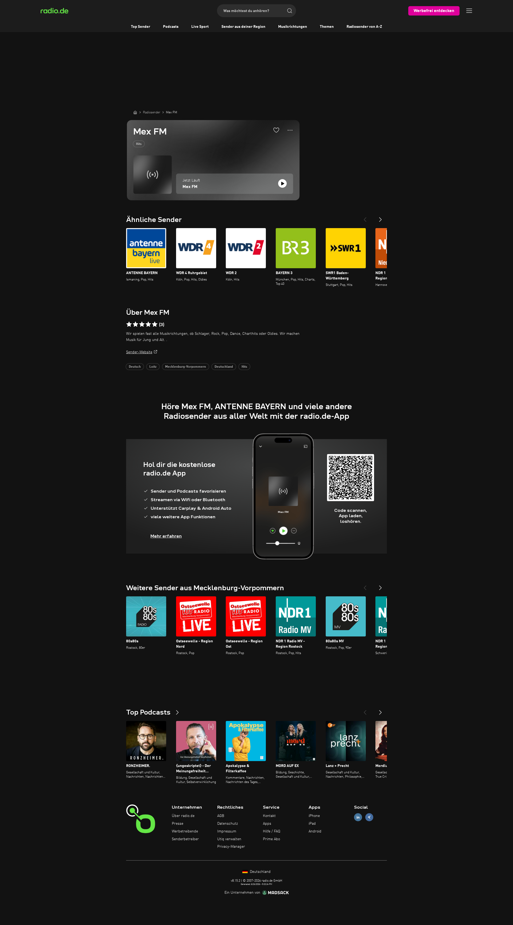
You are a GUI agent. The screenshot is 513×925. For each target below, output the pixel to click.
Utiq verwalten (229, 839)
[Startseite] (135, 112)
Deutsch (135, 367)
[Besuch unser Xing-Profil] (369, 817)
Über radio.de (183, 816)
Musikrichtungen (292, 27)
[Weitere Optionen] (290, 130)
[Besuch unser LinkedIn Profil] (358, 817)
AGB (220, 816)
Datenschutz (227, 824)
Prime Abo (271, 839)
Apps (267, 824)
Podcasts (170, 27)
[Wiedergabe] (282, 183)
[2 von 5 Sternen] (135, 324)
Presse (177, 824)
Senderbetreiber (185, 839)
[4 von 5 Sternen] (148, 324)
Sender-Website (139, 352)
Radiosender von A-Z (364, 27)
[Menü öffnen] (469, 10)
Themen (327, 27)
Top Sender (140, 27)
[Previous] (365, 217)
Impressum (226, 831)
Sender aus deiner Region (243, 27)
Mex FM (189, 187)
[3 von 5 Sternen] (142, 324)
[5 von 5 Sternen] (154, 324)
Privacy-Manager (231, 847)
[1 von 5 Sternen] (129, 324)
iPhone (314, 816)
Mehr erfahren (166, 536)
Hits (139, 144)
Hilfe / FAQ (271, 831)
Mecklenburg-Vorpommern (185, 367)
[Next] (380, 217)
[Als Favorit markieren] (276, 130)
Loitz (153, 367)
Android (315, 831)
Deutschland (224, 367)
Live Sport (200, 27)
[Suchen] (289, 10)
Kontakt (269, 816)
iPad (312, 824)
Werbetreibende (185, 831)
